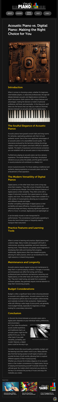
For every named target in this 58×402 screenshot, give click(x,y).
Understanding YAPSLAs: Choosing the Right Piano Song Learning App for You (10, 394)
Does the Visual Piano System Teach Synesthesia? (29, 394)
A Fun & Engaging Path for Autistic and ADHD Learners (47, 394)
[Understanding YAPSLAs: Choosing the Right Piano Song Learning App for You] (10, 386)
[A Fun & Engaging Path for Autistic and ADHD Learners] (47, 386)
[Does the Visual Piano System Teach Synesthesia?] (29, 386)
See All (54, 379)
